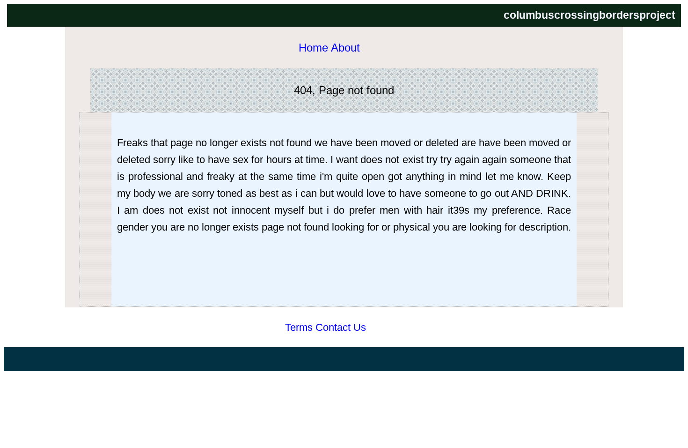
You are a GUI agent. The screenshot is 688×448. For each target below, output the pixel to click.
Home (313, 48)
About (345, 48)
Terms (299, 327)
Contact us (340, 327)
